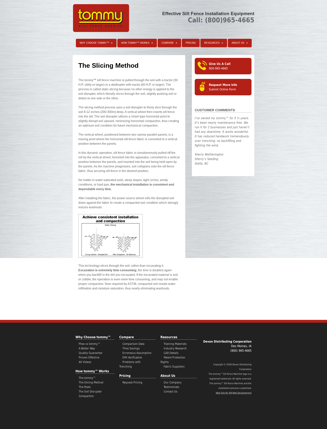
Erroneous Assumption (137, 353)
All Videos (85, 362)
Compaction (86, 396)
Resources (213, 42)
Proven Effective (89, 357)
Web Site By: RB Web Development (233, 393)
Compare (169, 42)
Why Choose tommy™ (96, 42)
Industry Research (175, 348)
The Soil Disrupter (90, 391)
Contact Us (170, 391)
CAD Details (171, 353)
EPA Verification (132, 357)
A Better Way (87, 348)
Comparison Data (133, 344)
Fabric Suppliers (174, 366)
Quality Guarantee (90, 353)
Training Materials (175, 344)
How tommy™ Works (137, 42)
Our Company (172, 382)
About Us (240, 42)
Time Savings (131, 348)
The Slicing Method (91, 382)
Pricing (191, 42)
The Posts (85, 387)
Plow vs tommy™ (89, 344)
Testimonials (171, 387)
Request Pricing (132, 382)
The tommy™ (87, 378)
